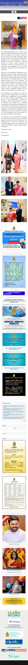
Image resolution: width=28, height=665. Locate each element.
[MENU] (14, 12)
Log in (4, 433)
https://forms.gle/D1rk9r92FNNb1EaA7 (16, 304)
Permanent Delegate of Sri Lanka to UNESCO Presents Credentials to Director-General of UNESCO (13, 409)
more (24, 420)
